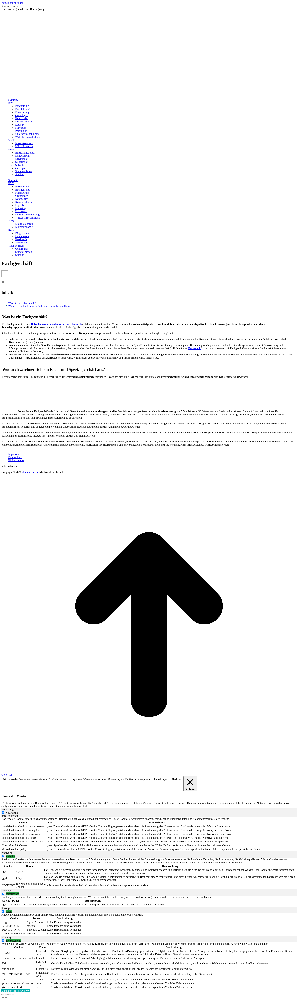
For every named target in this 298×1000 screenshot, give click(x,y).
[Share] (6, 994)
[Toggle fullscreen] (9, 994)
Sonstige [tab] (6, 908)
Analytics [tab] (6, 852)
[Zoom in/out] (13, 994)
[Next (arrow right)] (6, 997)
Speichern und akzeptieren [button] (15, 990)
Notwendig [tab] (7, 809)
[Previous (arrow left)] (2, 997)
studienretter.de (30, 472)
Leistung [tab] (6, 890)
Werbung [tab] (6, 937)
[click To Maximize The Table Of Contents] (4, 273)
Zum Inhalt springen (12, 2)
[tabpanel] (149, 834)
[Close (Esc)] (2, 994)
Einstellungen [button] (160, 779)
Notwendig (12, 812)
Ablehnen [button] (176, 779)
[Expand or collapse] (2, 282)
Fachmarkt (194, 348)
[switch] (3, 856)
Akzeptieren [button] (144, 779)
